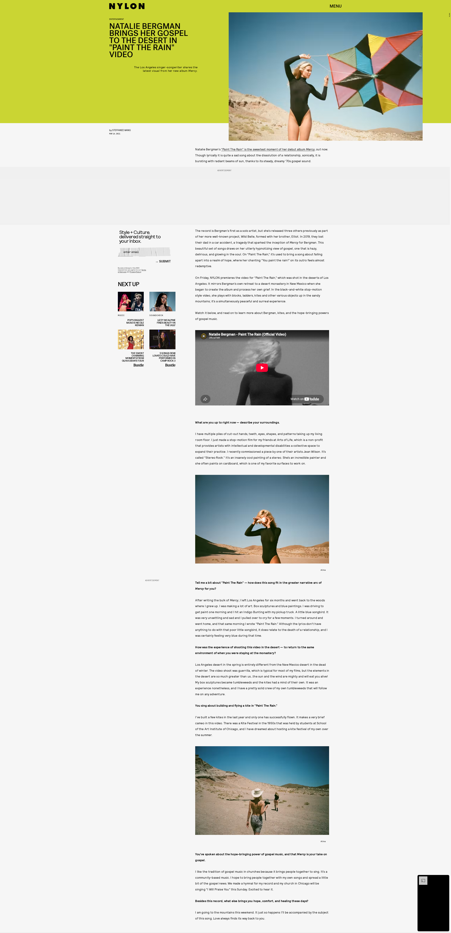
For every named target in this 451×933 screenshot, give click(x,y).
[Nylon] (126, 6)
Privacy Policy (135, 272)
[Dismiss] (445, 878)
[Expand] (421, 878)
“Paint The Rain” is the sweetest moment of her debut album (268, 149)
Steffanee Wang (121, 130)
